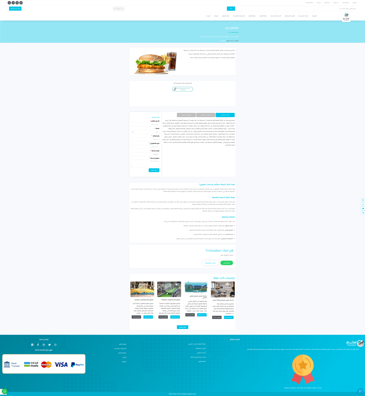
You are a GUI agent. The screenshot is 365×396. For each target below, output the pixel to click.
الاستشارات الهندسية (239, 16)
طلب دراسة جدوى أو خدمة (198, 357)
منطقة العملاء (309, 2)
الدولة (157, 128)
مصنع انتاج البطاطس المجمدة (143, 299)
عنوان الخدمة (155, 151)
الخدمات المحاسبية (276, 16)
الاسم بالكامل (155, 121)
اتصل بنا (318, 2)
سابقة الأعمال (345, 2)
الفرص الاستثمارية (290, 16)
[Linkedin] (32, 345)
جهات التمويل (225, 16)
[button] (182, 327)
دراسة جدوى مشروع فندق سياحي (198, 297)
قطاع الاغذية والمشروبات (222, 36)
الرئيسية (354, 2)
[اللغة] (122, 8)
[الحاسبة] (115, 8)
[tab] (225, 115)
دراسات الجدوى (304, 16)
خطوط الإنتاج (252, 16)
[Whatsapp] (55, 345)
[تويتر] (13, 2)
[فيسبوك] (9, 2)
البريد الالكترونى (154, 143)
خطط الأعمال (263, 16)
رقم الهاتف (155, 136)
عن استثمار (336, 2)
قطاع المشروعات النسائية (207, 36)
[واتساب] (118, 8)
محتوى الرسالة (154, 158)
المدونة (216, 16)
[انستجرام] (17, 2)
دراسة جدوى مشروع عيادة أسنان (223, 300)
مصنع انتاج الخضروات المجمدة (170, 299)
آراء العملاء (327, 2)
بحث (231, 8)
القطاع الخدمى (234, 36)
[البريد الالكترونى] (21, 2)
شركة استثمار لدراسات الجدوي (197, 344)
